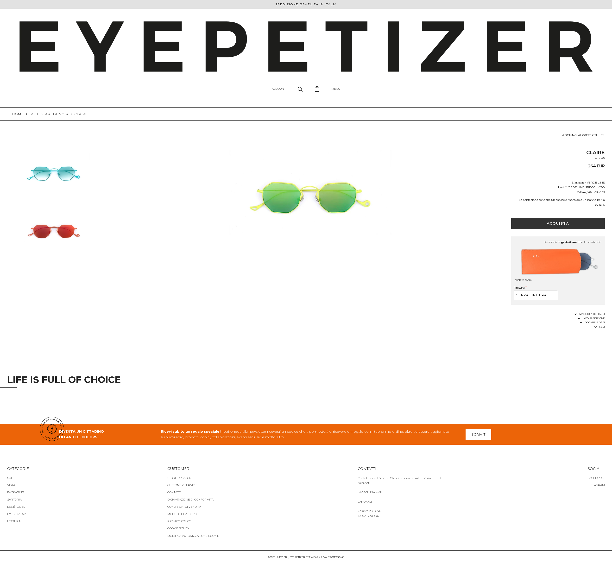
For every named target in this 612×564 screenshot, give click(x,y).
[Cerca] (300, 88)
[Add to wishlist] (603, 135)
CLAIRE (81, 114)
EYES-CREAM (16, 514)
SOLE (34, 114)
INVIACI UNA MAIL (370, 492)
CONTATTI (174, 492)
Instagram (596, 485)
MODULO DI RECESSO (182, 514)
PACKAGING (15, 492)
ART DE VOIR (56, 114)
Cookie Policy (178, 528)
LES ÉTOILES (16, 506)
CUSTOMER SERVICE (182, 485)
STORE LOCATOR (179, 478)
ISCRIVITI (478, 434)
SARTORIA (14, 499)
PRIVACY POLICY (179, 521)
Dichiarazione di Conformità (190, 499)
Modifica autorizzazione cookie (193, 536)
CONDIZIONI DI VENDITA (184, 506)
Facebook (596, 478)
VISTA (11, 485)
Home (18, 114)
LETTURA (13, 521)
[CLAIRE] (54, 148)
